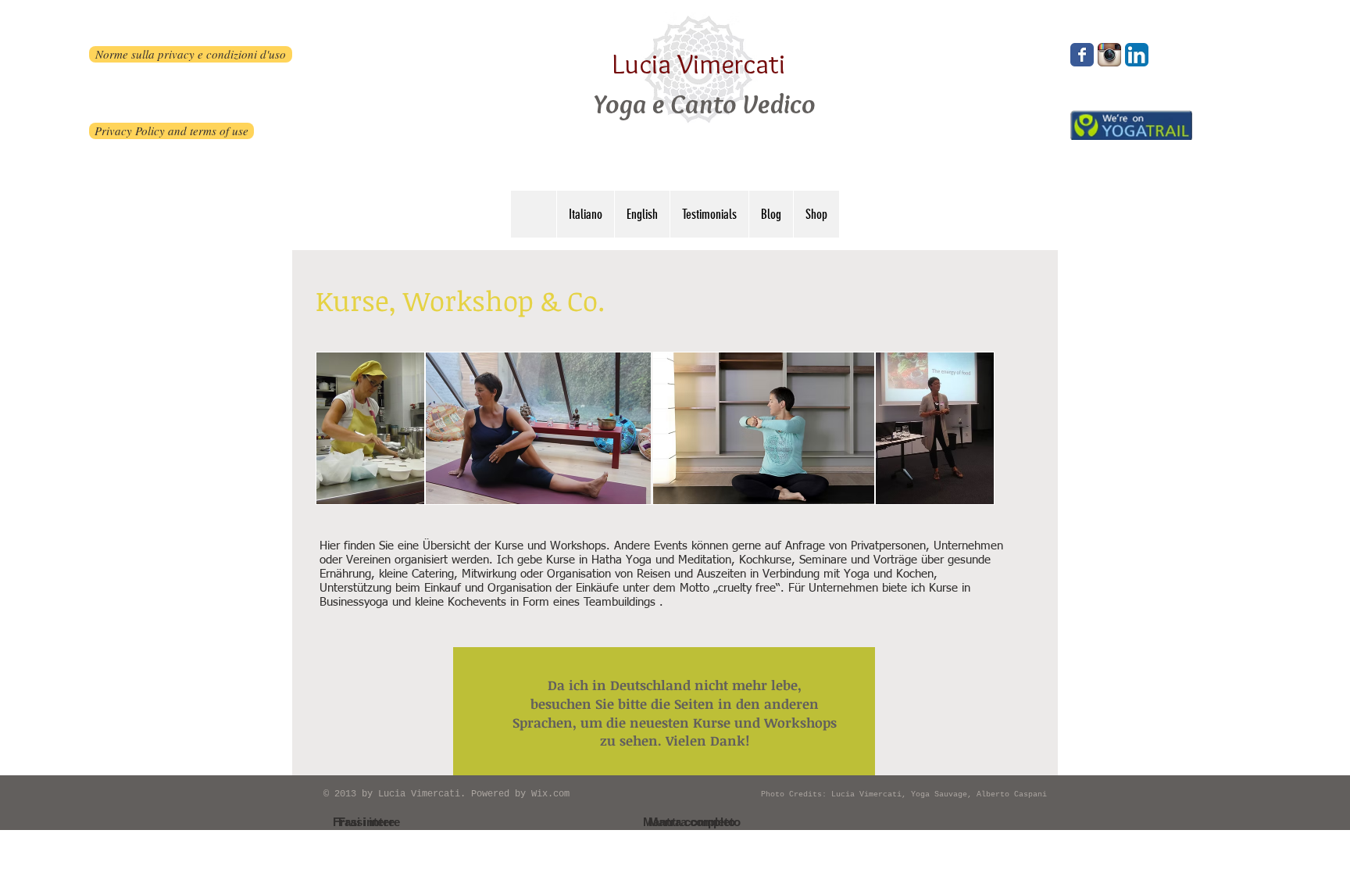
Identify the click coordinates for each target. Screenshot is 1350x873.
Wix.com (550, 794)
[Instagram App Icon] (1109, 54)
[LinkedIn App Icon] (1136, 54)
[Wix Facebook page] (1082, 54)
